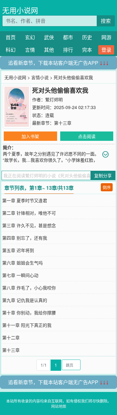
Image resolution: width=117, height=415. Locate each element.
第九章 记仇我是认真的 (24, 300)
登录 (106, 49)
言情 (30, 49)
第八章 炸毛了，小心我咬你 (29, 287)
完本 (87, 49)
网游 (106, 37)
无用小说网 (20, 10)
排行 (68, 49)
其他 (49, 49)
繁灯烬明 (54, 99)
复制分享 (103, 175)
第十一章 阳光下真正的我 (26, 325)
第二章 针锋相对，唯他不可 (29, 213)
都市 (68, 37)
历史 (87, 37)
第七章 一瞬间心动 (20, 275)
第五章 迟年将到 (18, 250)
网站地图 (58, 406)
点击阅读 (86, 136)
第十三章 (62, 123)
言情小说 (40, 77)
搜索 (106, 20)
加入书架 (30, 136)
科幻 (11, 49)
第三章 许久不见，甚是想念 (29, 225)
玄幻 (30, 37)
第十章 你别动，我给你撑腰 (29, 312)
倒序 (107, 187)
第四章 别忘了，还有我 (24, 238)
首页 (11, 37)
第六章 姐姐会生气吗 (22, 263)
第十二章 (11, 337)
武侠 (49, 37)
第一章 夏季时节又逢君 (24, 200)
